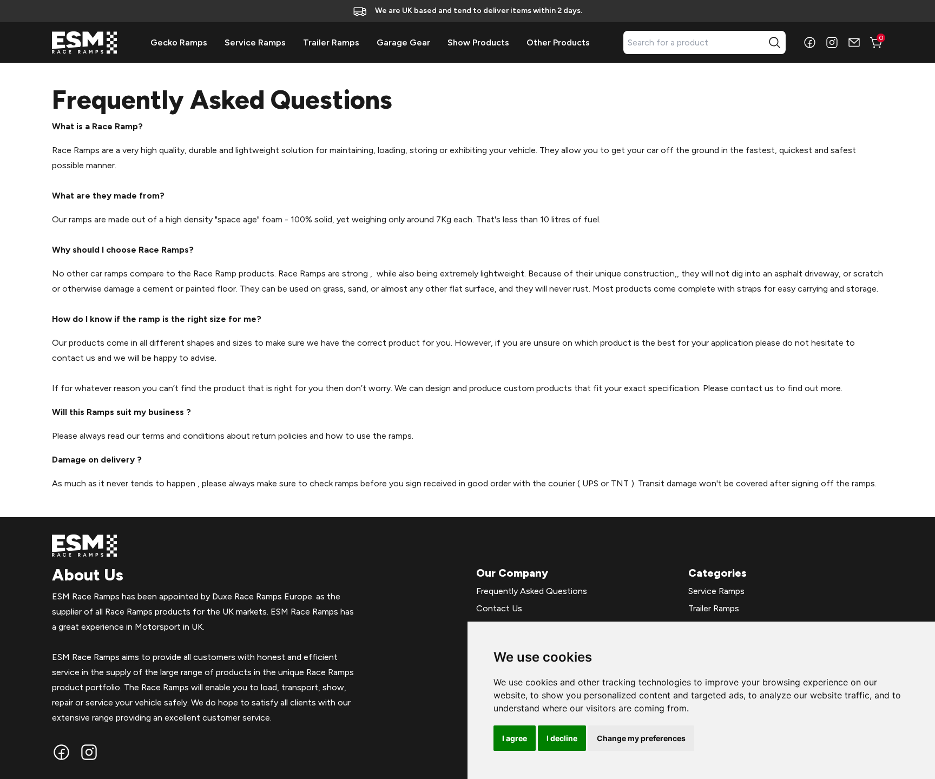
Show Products (478, 42)
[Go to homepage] (84, 42)
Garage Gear (403, 42)
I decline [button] (561, 738)
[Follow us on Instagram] (832, 42)
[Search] (774, 42)
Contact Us (499, 608)
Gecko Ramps (178, 42)
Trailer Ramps (331, 42)
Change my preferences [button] (641, 738)
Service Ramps (255, 42)
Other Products (558, 42)
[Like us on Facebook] (810, 42)
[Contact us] (854, 42)
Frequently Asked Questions (531, 591)
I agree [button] (514, 738)
